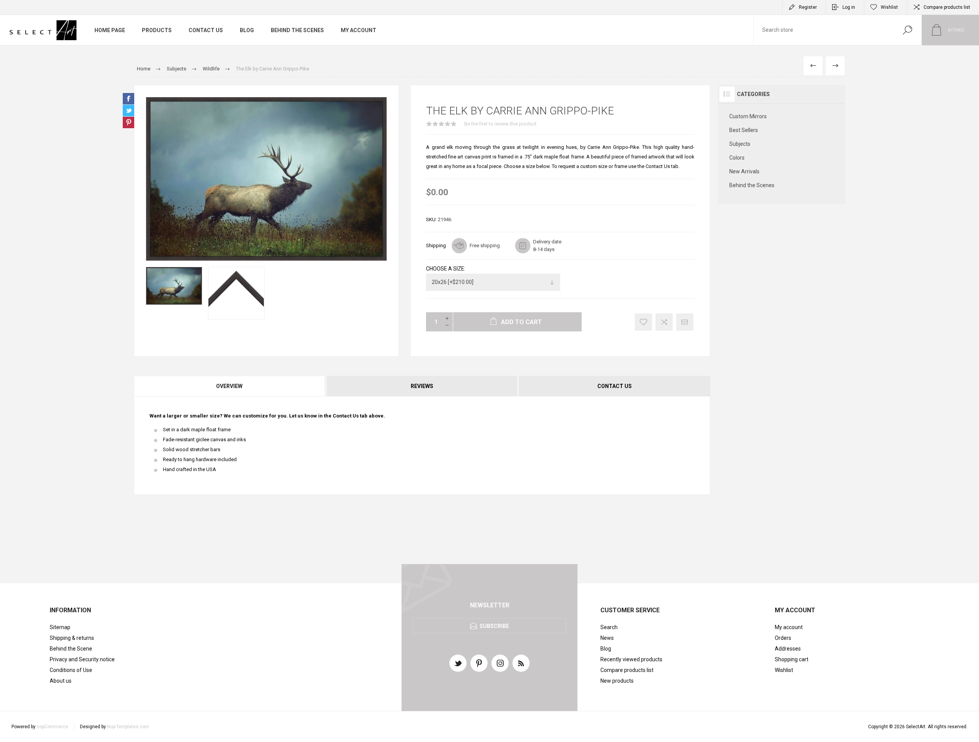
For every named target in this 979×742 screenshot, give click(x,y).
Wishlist (784, 670)
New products (617, 681)
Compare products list (947, 7)
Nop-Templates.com (128, 726)
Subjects (739, 144)
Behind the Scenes (751, 185)
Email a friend (684, 322)
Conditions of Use (71, 670)
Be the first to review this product (500, 124)
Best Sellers (743, 130)
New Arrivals (744, 171)
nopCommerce (52, 726)
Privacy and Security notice (82, 659)
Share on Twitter (128, 110)
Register (808, 7)
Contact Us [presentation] (614, 386)
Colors (737, 158)
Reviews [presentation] (422, 386)
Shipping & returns (72, 638)
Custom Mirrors (748, 116)
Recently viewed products (631, 659)
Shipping (436, 245)
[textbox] (823, 30)
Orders (783, 638)
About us (61, 681)
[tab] (230, 386)
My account (789, 627)
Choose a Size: (445, 269)
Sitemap (60, 627)
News (607, 638)
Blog (605, 649)
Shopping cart (791, 659)
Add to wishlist (643, 322)
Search (907, 30)
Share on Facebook (128, 98)
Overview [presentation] (229, 386)
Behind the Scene (71, 649)
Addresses (788, 649)
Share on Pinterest (128, 122)
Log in (848, 7)
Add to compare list (664, 322)
